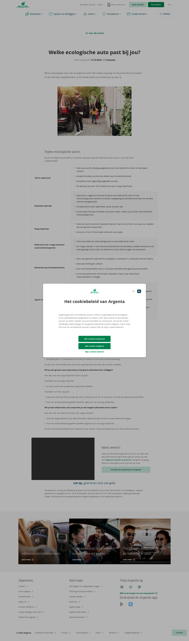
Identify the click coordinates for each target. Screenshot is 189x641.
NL (139, 291)
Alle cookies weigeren (94, 346)
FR (133, 291)
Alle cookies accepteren (94, 339)
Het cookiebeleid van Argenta (94, 301)
